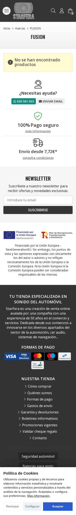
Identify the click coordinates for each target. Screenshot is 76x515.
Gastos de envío (39, 405)
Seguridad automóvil (38, 456)
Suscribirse (38, 210)
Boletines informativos (40, 418)
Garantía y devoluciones (40, 412)
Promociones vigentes (39, 425)
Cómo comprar (40, 386)
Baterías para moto (38, 466)
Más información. (38, 495)
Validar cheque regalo (40, 431)
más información (38, 131)
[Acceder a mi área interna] (61, 10)
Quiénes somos (39, 393)
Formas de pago (40, 399)
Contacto (40, 438)
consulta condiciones (38, 158)
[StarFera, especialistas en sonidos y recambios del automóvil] (23, 11)
